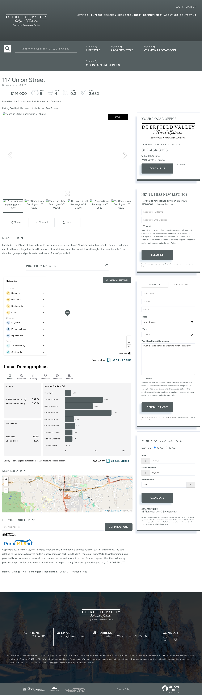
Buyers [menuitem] (96, 15)
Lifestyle (93, 50)
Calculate (157, 497)
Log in (180, 6)
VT (24, 571)
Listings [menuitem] (82, 15)
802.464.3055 (38, 636)
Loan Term (146, 448)
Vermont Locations (160, 50)
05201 (63, 571)
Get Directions (118, 526)
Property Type (122, 50)
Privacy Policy (170, 243)
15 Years (172, 448)
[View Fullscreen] (6, 490)
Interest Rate (148, 479)
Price (144, 455)
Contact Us (157, 168)
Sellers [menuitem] (109, 15)
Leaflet (105, 511)
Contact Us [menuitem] (188, 15)
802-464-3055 (155, 150)
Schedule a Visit (181, 285)
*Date (144, 317)
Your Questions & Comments (155, 341)
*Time (144, 329)
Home (5, 571)
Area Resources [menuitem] (128, 15)
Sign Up (191, 6)
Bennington (35, 571)
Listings (16, 571)
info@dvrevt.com (72, 636)
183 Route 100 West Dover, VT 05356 (122, 636)
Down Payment (149, 467)
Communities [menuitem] (152, 15)
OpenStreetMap (117, 511)
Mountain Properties (103, 65)
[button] (7, 48)
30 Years (161, 448)
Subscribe (157, 254)
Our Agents (180, 164)
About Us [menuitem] (170, 15)
